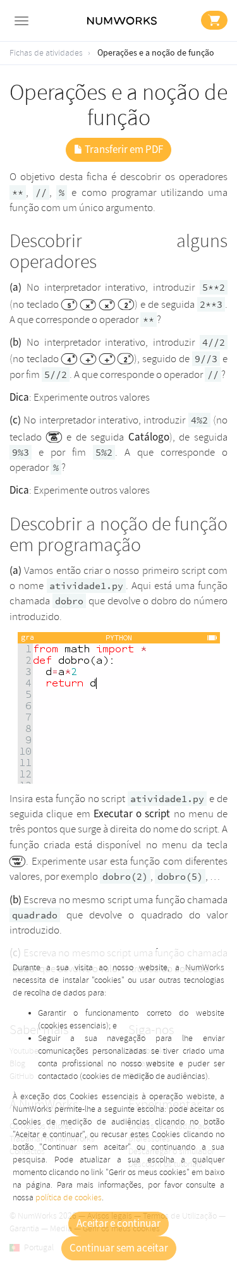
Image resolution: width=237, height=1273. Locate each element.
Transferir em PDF (123, 149)
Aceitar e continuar (118, 1223)
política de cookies (68, 1197)
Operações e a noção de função (155, 53)
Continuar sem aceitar (119, 1248)
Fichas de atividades (46, 52)
